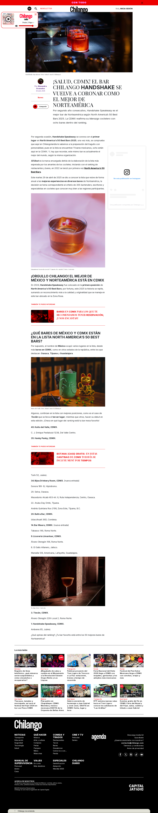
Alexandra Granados (41, 87)
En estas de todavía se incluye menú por (77, 457)
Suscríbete (139, 738)
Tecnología (19, 745)
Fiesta (55, 753)
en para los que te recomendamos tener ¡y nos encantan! (80, 315)
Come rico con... (60, 751)
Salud (16, 748)
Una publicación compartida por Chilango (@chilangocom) (131, 205)
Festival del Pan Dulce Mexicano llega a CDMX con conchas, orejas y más (131, 674)
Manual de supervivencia (23, 762)
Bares (40, 97)
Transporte (71, 669)
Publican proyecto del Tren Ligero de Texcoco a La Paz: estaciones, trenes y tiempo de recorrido (78, 675)
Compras (37, 743)
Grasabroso (58, 748)
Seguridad (18, 743)
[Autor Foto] (40, 81)
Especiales (59, 760)
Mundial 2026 (58, 769)
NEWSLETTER (46, 8)
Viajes (38, 760)
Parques (37, 748)
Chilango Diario (78, 762)
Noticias (17, 669)
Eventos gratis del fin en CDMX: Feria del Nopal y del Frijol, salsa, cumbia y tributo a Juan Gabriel (131, 704)
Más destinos (39, 766)
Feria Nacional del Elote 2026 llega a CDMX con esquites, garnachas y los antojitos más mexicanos (105, 674)
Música (43, 699)
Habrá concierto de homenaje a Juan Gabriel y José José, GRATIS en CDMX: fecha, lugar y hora (78, 705)
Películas (76, 737)
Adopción (57, 766)
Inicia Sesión (126, 9)
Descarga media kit (135, 735)
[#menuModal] (29, 9)
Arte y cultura (39, 740)
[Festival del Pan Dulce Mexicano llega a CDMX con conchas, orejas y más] (132, 660)
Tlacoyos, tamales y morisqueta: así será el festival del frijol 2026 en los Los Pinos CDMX (25, 704)
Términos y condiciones (134, 745)
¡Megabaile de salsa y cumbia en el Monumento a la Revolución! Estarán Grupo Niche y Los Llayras (52, 675)
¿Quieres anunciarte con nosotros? (129, 740)
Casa (16, 771)
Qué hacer (44, 669)
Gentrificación (59, 763)
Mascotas (38, 753)
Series (74, 740)
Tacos (55, 743)
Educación (18, 740)
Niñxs (36, 751)
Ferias (96, 669)
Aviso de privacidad (135, 748)
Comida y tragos (58, 736)
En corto (37, 763)
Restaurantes (58, 740)
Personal (18, 766)
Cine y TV (77, 734)
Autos (16, 769)
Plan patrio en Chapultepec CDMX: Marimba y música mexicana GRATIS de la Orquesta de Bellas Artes (52, 705)
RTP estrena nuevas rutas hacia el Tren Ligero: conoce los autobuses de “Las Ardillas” (105, 704)
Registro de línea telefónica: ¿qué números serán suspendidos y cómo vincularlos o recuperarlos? (26, 675)
